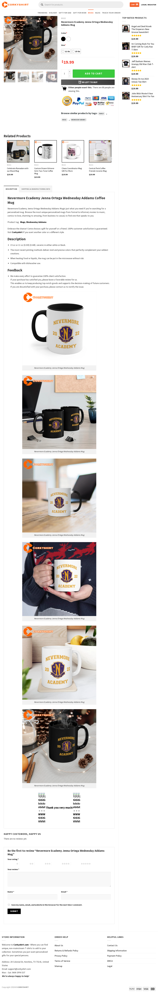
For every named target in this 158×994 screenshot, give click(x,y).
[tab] (11, 189)
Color (64, 33)
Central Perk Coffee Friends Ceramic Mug (98, 169)
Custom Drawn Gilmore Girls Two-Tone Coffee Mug (44, 171)
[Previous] (8, 42)
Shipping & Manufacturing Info (35, 189)
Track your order (111, 12)
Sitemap (58, 966)
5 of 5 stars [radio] (76, 864)
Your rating (13, 859)
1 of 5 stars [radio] (11, 864)
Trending (42, 12)
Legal (109, 966)
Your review (13, 869)
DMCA (110, 961)
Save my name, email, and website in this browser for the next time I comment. (46, 905)
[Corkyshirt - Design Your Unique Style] (15, 4)
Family (101, 113)
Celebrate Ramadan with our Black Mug (17, 169)
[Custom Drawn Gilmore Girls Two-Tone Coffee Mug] (45, 151)
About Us (59, 945)
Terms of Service (62, 961)
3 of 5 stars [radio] (40, 864)
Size (63, 45)
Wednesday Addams (78, 120)
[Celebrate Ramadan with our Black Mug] (18, 151)
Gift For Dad (65, 12)
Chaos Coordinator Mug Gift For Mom (72, 169)
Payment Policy (114, 955)
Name (11, 892)
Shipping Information (117, 950)
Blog (97, 12)
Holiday (53, 12)
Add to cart (93, 73)
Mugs (90, 12)
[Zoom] (7, 66)
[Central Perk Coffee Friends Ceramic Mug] (100, 151)
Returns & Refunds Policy (66, 950)
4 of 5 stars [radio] (57, 864)
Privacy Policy (61, 955)
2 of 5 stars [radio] (25, 864)
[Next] (53, 42)
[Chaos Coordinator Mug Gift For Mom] (73, 151)
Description (11, 189)
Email (64, 892)
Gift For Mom (79, 12)
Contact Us (112, 945)
